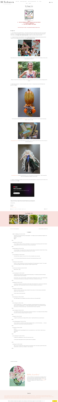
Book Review (17, 395)
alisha (13, 344)
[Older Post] (38, 229)
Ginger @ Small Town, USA (14, 140)
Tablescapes (46, 395)
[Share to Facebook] (44, 209)
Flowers (26, 395)
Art (37, 1)
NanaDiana (14, 248)
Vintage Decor (34, 397)
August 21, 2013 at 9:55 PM (18, 327)
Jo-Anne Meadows (15, 321)
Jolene (13, 242)
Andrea (13, 261)
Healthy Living (51, 396)
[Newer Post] (19, 229)
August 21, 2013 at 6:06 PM (18, 316)
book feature (6, 397)
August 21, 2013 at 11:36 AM (20, 296)
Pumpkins (14, 397)
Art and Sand (14, 254)
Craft (27, 396)
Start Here (17, 1)
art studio (47, 396)
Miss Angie (14, 296)
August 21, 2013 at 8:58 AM (18, 288)
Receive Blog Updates (23, 1)
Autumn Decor (30, 396)
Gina (13, 316)
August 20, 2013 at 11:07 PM (18, 282)
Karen (13, 327)
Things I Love (35, 395)
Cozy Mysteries (42, 396)
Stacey (13, 288)
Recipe (29, 395)
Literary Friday (7, 395)
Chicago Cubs (26, 397)
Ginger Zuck (14, 310)
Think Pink (39, 397)
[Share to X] (45, 209)
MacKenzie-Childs (41, 395)
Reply (12, 240)
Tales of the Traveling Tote (32, 1)
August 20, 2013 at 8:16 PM (20, 248)
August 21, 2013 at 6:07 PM (22, 321)
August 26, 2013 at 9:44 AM (18, 344)
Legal (27, 3)
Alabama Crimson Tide (20, 397)
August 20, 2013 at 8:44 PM (20, 254)
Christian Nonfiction (36, 396)
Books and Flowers (14, 396)
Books (40, 1)
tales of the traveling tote (22, 396)
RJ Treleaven (7, 2)
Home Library (11, 397)
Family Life (22, 395)
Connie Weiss (14, 335)
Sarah (13, 282)
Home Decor (12, 395)
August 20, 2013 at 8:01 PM (18, 242)
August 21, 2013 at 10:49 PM (20, 335)
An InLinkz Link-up (13, 207)
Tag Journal (30, 397)
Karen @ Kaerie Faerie (14, 175)
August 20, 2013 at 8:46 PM (19, 261)
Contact (30, 3)
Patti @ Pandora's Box (25, 118)
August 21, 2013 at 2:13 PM (20, 310)
